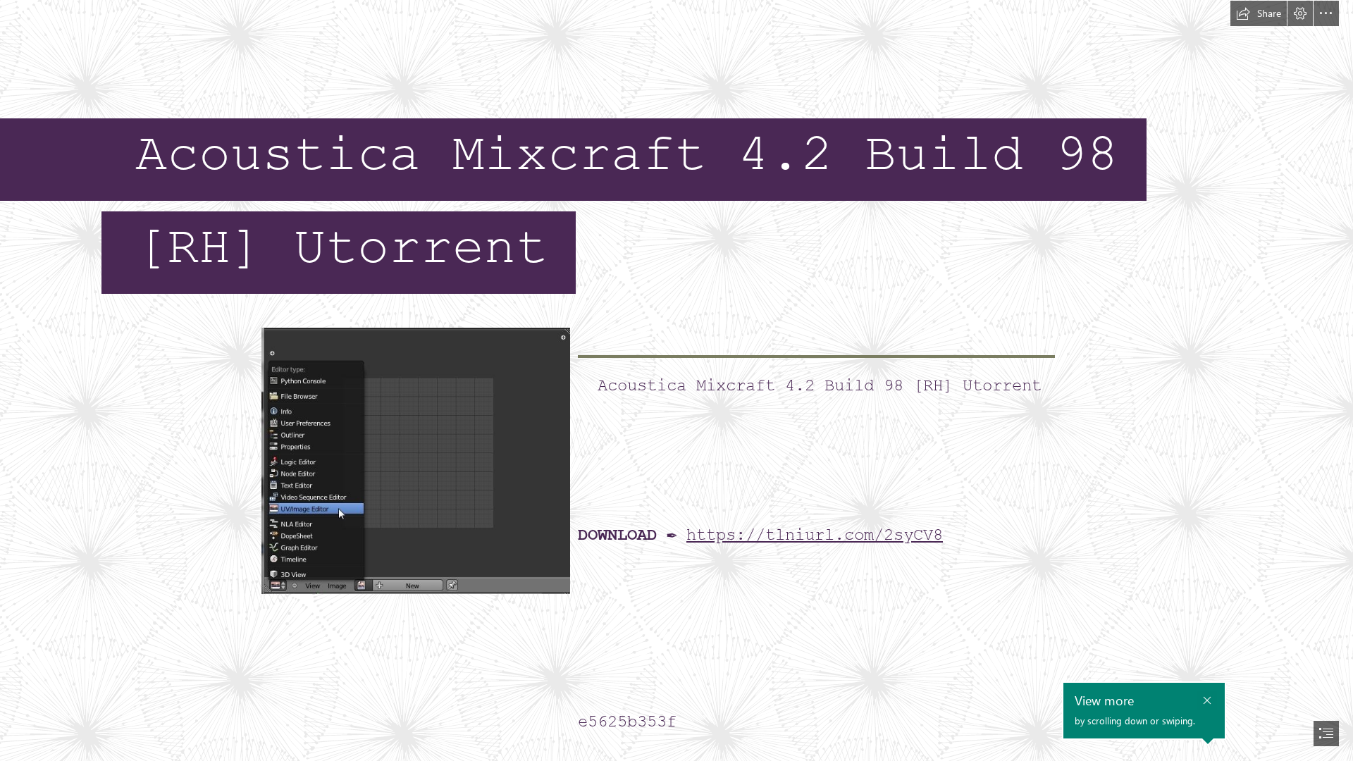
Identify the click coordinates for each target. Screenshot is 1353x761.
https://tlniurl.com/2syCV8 (814, 535)
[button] (1258, 13)
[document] (676, 380)
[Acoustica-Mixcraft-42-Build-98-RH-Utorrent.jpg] (415, 460)
